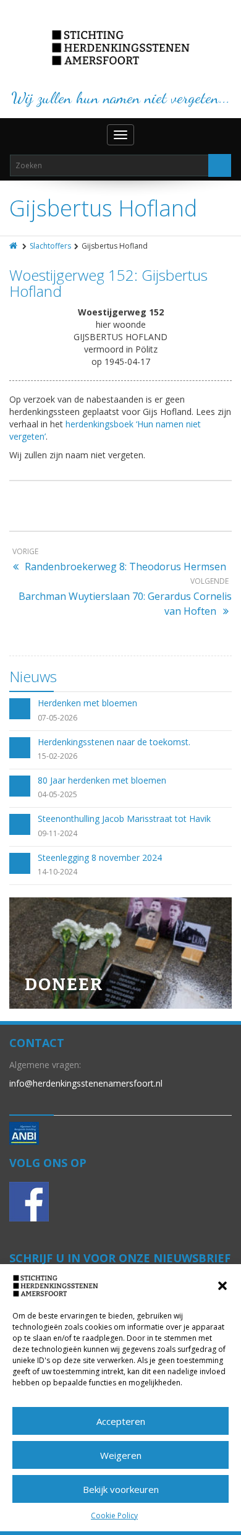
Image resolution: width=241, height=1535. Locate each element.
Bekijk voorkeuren (121, 1489)
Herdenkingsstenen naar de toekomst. (114, 742)
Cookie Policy (114, 1515)
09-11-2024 (57, 833)
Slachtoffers (50, 246)
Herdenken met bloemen (87, 703)
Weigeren (121, 1455)
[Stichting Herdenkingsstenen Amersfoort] (121, 47)
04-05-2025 (57, 794)
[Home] (14, 246)
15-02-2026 (57, 756)
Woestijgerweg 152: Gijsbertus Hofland (108, 283)
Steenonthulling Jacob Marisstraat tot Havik (124, 818)
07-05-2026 (57, 717)
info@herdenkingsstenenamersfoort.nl (86, 1083)
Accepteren (120, 1421)
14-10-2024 (57, 871)
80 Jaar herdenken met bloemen (102, 780)
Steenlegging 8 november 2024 (100, 857)
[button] (222, 1286)
